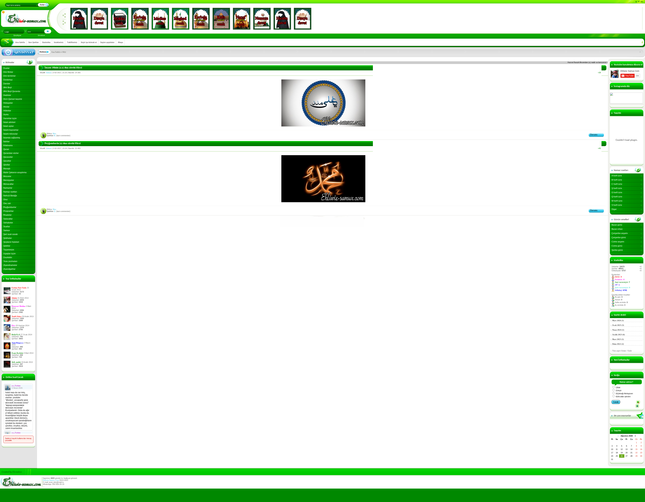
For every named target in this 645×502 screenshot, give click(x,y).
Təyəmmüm (8, 250)
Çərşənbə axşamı (620, 233)
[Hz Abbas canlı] (140, 19)
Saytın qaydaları (107, 42)
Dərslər (6, 83)
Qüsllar (6, 165)
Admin (48, 73)
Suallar (6, 226)
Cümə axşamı (618, 242)
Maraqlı (6, 168)
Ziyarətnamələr (10, 265)
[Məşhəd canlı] (180, 19)
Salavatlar (8, 219)
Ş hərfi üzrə (617, 188)
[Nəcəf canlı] (241, 19)
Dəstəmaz (8, 80)
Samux (6, 230)
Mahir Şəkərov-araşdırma (15, 172)
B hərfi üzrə (617, 180)
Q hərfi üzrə (617, 196)
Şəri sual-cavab (10, 234)
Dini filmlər (8, 72)
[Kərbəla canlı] (201, 19)
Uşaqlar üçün (9, 253)
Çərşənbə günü (619, 237)
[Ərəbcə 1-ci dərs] (322, 227)
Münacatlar (8, 184)
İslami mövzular (10, 134)
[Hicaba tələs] (79, 19)
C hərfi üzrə (617, 184)
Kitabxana (8, 145)
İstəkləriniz (58, 42)
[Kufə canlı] (221, 19)
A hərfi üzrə (617, 175)
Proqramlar (8, 211)
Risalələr (7, 215)
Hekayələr (8, 103)
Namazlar (7, 188)
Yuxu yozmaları (10, 261)
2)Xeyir (618, 390)
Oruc (5, 199)
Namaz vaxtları (10, 192)
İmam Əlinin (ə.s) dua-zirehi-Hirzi (63, 67)
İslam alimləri (9, 122)
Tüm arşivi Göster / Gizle (622, 351)
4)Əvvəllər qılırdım (623, 397)
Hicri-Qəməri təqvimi (12, 99)
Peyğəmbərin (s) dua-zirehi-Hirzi (63, 143)
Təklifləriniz (72, 42)
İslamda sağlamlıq (11, 138)
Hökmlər (7, 111)
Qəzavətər (8, 157)
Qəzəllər (7, 161)
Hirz (54, 134)
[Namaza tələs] (262, 19)
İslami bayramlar (10, 130)
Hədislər (7, 95)
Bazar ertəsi (617, 229)
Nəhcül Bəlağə (10, 195)
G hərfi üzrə (617, 192)
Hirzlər (6, 107)
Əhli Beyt (7, 87)
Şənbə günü (617, 250)
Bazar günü (617, 225)
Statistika (46, 42)
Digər (614, 209)
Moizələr (7, 176)
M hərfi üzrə (617, 201)
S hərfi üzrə (617, 205)
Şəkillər (6, 246)
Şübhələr (7, 238)
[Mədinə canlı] (160, 19)
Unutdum (41, 35)
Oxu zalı (7, 203)
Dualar (6, 68)
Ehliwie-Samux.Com (51, 480)
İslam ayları (8, 126)
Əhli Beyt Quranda (11, 91)
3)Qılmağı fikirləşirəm (624, 393)
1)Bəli (617, 387)
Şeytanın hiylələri (11, 242)
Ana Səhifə (20, 42)
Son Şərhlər (33, 42)
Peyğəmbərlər (9, 207)
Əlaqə (120, 42)
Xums (6, 114)
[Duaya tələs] (99, 19)
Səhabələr (8, 223)
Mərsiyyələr (8, 180)
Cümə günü (617, 246)
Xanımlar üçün (10, 118)
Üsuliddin (7, 257)
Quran (6, 149)
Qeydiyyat (17, 35)
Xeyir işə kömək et (89, 42)
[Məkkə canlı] (120, 19)
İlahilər (6, 141)
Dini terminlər (9, 76)
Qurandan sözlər (11, 153)
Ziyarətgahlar (9, 269)
